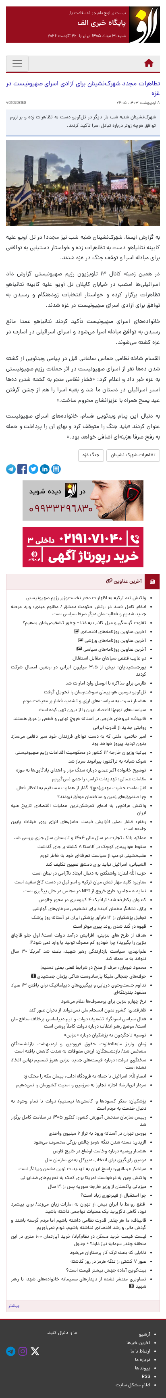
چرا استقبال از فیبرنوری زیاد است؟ (113, 1195)
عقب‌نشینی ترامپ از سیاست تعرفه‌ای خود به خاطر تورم (93, 856)
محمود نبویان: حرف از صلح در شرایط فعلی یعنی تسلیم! (93, 968)
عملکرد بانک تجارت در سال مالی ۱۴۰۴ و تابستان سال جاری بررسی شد (79, 838)
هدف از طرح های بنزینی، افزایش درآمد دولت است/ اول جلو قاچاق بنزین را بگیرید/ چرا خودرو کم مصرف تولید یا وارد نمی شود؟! (78, 939)
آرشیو (144, 1334)
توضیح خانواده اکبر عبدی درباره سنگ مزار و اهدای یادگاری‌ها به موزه (81, 770)
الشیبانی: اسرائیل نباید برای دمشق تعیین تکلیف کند (96, 865)
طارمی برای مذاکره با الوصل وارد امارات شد (104, 683)
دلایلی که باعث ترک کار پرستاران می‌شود (106, 1253)
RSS (146, 1377)
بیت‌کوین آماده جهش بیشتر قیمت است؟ (106, 1270)
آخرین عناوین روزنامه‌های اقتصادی (112, 632)
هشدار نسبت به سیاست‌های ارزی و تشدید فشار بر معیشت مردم (84, 701)
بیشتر (13, 1306)
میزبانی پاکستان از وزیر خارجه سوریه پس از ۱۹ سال (97, 1187)
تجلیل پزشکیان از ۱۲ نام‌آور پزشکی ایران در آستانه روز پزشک (88, 918)
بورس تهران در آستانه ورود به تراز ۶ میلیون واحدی (97, 1133)
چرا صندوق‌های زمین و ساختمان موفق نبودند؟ (101, 797)
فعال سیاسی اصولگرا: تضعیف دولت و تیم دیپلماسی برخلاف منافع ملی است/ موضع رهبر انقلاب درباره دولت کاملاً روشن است (78, 1023)
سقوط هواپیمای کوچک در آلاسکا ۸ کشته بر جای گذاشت (91, 847)
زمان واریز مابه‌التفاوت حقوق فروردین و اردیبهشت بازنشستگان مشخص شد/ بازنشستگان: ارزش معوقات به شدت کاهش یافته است (78, 1048)
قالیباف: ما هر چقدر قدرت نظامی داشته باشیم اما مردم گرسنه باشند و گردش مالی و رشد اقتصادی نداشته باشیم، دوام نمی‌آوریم (78, 1224)
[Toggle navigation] (17, 64)
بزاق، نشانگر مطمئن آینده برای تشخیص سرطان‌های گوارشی (88, 909)
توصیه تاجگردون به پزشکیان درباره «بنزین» (105, 1035)
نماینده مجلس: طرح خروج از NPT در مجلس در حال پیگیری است (83, 891)
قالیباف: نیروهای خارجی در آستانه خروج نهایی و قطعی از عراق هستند (79, 719)
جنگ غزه (91, 455)
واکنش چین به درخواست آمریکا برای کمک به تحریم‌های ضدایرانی (82, 1178)
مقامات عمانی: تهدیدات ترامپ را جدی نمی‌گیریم (99, 779)
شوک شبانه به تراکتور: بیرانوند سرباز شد (107, 761)
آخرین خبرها (138, 1343)
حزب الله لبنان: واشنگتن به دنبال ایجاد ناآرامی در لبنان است (89, 873)
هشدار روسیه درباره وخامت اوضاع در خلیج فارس (99, 1151)
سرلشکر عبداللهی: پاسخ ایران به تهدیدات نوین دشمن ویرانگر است (81, 1169)
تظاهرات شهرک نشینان (133, 455)
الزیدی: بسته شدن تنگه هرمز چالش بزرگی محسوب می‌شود (88, 1142)
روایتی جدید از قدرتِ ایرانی (119, 728)
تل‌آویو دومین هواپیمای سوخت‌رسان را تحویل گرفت (95, 692)
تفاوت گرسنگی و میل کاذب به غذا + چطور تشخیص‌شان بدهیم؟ (84, 623)
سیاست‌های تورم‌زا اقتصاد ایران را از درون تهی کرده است (92, 710)
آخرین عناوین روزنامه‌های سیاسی (114, 650)
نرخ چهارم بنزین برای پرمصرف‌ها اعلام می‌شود (103, 1001)
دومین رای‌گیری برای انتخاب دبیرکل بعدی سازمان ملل (95, 1160)
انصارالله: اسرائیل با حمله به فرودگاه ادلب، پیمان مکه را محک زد (84, 1076)
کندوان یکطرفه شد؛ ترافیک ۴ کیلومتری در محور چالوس (92, 900)
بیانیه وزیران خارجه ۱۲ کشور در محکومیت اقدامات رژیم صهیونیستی (80, 753)
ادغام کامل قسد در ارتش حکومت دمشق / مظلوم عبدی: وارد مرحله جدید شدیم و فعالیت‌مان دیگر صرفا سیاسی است (78, 611)
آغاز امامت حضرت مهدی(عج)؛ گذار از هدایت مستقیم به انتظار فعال (81, 788)
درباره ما (142, 1360)
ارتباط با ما (140, 1351)
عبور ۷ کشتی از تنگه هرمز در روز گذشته (108, 1262)
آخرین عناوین (127, 581)
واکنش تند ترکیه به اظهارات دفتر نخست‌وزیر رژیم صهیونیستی (86, 598)
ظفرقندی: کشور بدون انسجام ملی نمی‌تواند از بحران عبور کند (87, 1010)
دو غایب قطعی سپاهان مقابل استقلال (108, 658)
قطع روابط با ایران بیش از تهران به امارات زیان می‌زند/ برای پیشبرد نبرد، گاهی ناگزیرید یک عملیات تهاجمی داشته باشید (78, 1208)
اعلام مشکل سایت (133, 1385)
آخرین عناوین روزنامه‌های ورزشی (114, 641)
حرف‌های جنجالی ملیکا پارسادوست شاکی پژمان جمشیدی (91, 976)
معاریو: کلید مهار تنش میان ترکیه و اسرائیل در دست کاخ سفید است (80, 882)
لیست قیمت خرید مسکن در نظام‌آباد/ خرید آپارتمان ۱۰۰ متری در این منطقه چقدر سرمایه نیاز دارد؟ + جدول (78, 1240)
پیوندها (142, 1368)
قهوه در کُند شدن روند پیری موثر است (108, 927)
